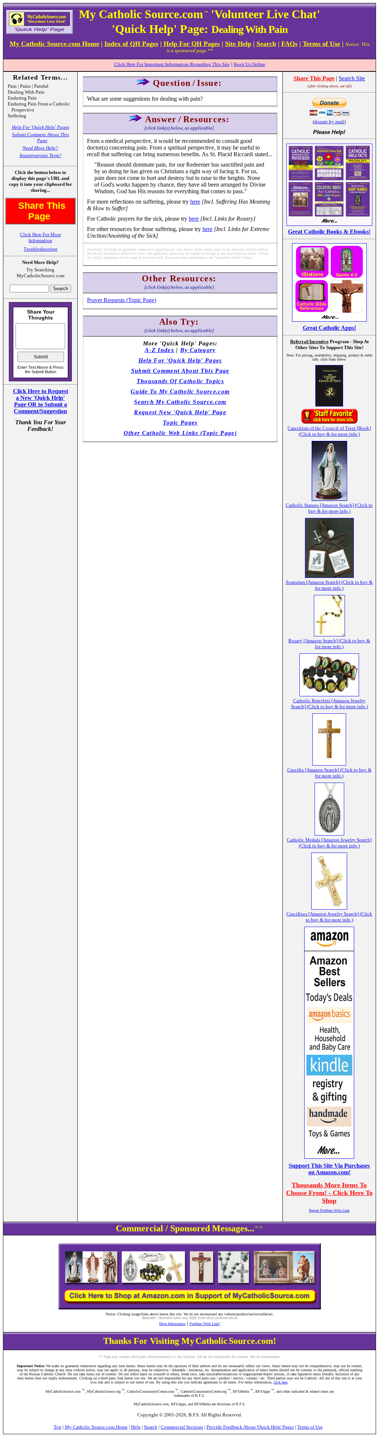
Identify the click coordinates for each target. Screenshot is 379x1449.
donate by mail (329, 121)
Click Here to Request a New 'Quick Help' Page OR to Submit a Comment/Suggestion (40, 401)
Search (150, 1427)
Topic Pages (180, 422)
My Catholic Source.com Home (96, 1427)
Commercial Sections (182, 1427)
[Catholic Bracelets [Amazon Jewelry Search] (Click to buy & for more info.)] (329, 694)
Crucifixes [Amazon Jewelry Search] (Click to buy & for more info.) (329, 917)
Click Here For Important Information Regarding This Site (172, 64)
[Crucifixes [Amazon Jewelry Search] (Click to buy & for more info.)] (329, 907)
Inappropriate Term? (40, 155)
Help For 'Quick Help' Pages (40, 127)
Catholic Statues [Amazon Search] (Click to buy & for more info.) (329, 508)
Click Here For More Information (40, 237)
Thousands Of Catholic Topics (180, 381)
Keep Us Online (249, 64)
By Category (198, 350)
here (195, 201)
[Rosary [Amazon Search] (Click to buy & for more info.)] (329, 634)
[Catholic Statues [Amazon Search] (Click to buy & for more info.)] (329, 499)
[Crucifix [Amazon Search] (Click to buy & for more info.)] (329, 763)
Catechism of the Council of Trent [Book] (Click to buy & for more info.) (329, 431)
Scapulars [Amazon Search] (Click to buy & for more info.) (329, 585)
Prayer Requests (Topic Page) (121, 300)
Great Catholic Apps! (329, 328)
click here (281, 1382)
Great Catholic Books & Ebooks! (329, 231)
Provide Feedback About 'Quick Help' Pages (250, 1427)
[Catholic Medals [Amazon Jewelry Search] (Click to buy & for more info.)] (329, 833)
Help (136, 1427)
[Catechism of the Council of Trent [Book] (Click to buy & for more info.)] (329, 404)
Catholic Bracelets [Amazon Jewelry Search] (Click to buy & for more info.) (329, 703)
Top (57, 1427)
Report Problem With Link (329, 1210)
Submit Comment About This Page (40, 137)
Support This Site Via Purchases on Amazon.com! (329, 1168)
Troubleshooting (40, 249)
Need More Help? (40, 148)
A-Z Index (159, 350)
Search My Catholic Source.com (180, 402)
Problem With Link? (205, 1324)
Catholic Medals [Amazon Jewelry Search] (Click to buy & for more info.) (329, 843)
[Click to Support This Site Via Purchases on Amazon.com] (329, 1157)
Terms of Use (310, 1427)
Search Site (352, 78)
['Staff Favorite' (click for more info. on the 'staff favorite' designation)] (329, 422)
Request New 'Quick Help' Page (180, 412)
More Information (172, 1324)
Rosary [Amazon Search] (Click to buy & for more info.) (329, 643)
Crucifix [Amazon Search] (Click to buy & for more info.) (329, 773)
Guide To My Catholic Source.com (180, 391)
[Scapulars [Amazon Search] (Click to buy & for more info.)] (329, 576)
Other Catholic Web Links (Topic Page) (180, 433)
